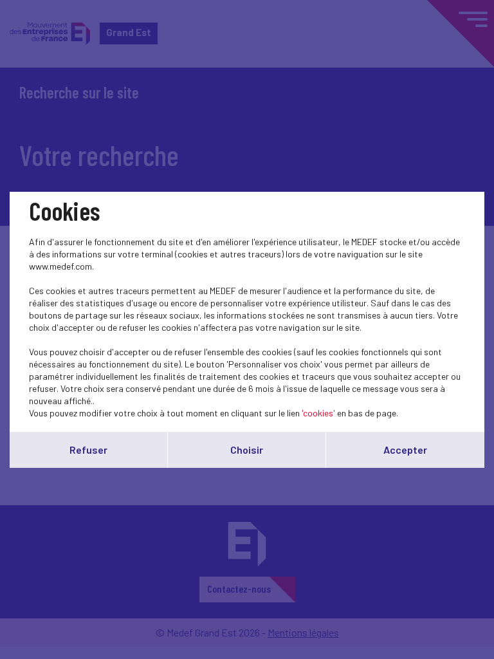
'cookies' (318, 412)
